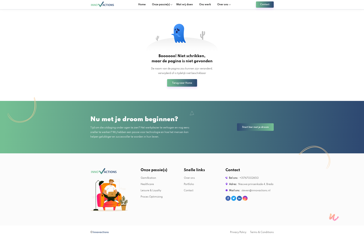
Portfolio (189, 184)
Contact (264, 4)
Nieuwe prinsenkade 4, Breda (255, 184)
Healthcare (147, 184)
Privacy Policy (238, 232)
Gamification (148, 178)
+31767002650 (248, 178)
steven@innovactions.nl (255, 190)
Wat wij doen (184, 4)
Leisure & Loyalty (151, 190)
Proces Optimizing (152, 197)
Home (142, 4)
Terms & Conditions (262, 232)
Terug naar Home (182, 83)
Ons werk (205, 4)
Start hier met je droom (255, 127)
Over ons (189, 178)
